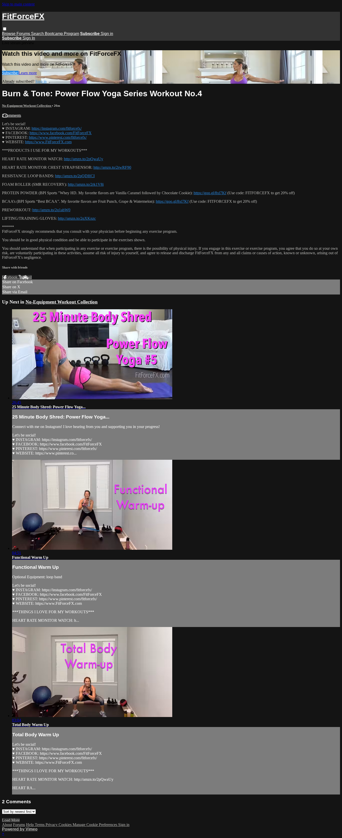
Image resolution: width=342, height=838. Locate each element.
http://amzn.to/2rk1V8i (86, 184)
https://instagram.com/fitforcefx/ (57, 128)
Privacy (52, 824)
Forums (24, 34)
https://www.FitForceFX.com (48, 142)
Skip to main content (18, 4)
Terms (40, 824)
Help (30, 824)
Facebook (10, 277)
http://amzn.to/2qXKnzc (77, 218)
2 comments (11, 115)
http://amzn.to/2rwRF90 (112, 167)
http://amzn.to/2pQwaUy (83, 159)
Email (27, 277)
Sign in (107, 34)
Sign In (29, 38)
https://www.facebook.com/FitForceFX (61, 133)
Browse (9, 34)
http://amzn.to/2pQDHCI (75, 176)
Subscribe (10, 73)
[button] (4, 28)
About (7, 824)
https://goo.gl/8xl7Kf (210, 193)
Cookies (66, 824)
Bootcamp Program (62, 34)
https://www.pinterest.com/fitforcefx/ (58, 137)
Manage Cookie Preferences (95, 824)
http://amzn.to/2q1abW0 (51, 210)
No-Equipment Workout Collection (27, 106)
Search (38, 34)
